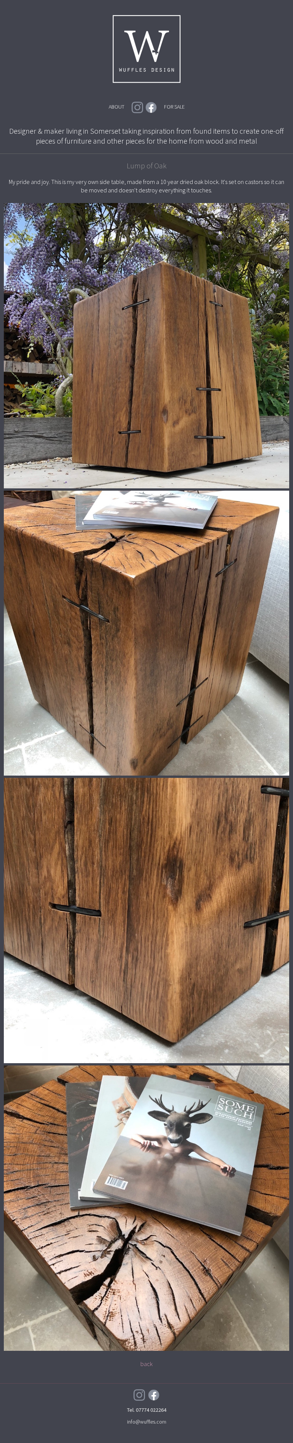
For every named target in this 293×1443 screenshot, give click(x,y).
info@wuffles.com (146, 1421)
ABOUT (116, 106)
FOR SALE (174, 106)
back (146, 1364)
